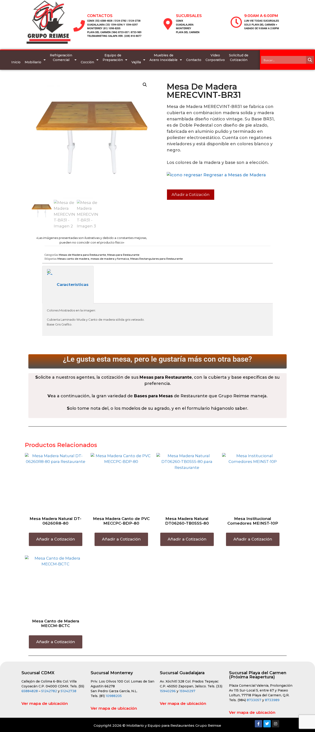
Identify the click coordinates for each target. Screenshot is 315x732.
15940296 (168, 691)
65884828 (29, 691)
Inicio (16, 62)
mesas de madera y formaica (110, 258)
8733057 (254, 700)
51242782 (49, 691)
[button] (145, 85)
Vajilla (136, 62)
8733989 (272, 700)
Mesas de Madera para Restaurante (82, 254)
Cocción (87, 62)
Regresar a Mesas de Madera (234, 174)
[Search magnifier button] (310, 60)
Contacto (193, 60)
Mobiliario (33, 62)
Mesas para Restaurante (123, 254)
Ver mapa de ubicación (44, 703)
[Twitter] (267, 723)
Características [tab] (73, 284)
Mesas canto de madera (73, 258)
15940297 (187, 691)
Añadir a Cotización (191, 194)
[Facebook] (258, 723)
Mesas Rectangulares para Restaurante (156, 258)
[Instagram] (275, 723)
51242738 (68, 691)
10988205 (114, 696)
